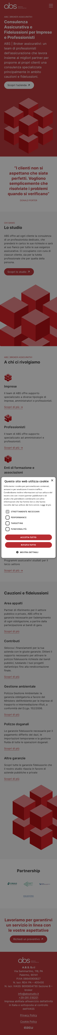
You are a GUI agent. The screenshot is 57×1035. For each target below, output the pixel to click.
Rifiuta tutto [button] (28, 544)
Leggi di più (45, 505)
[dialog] (28, 517)
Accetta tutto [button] (28, 537)
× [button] (52, 480)
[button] (28, 552)
